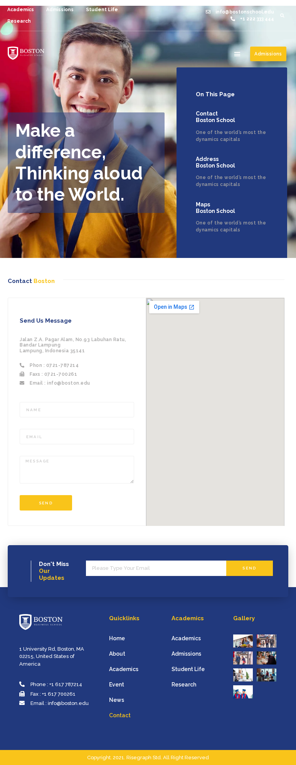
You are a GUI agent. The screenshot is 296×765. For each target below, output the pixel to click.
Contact (120, 715)
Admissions (60, 9)
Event (116, 684)
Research (19, 21)
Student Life (102, 9)
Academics (20, 9)
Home (117, 638)
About (117, 654)
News (116, 700)
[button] (237, 54)
